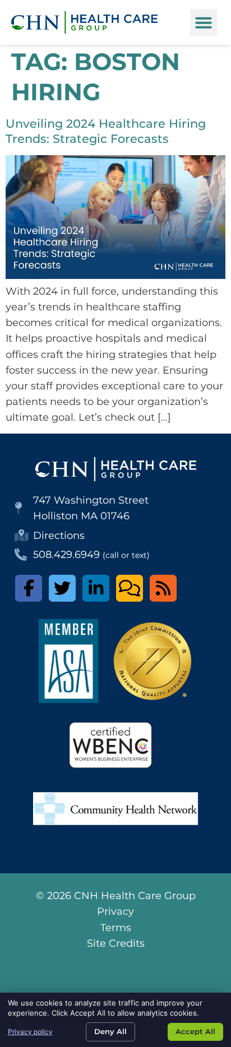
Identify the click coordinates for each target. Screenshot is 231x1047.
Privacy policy (30, 1031)
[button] (203, 22)
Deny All (110, 1031)
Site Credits (116, 943)
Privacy (115, 911)
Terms (115, 927)
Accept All (195, 1031)
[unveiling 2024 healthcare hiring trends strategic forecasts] (115, 275)
